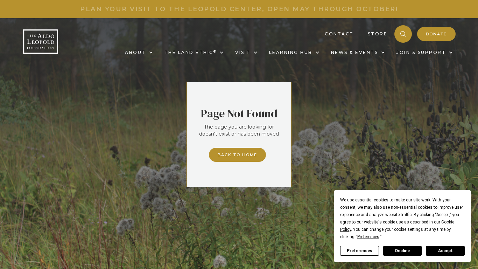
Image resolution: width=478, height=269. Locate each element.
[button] (138, 53)
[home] (40, 42)
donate (436, 34)
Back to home (237, 154)
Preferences (359, 250)
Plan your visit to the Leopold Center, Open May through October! (239, 9)
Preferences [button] (368, 236)
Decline (402, 250)
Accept (445, 250)
